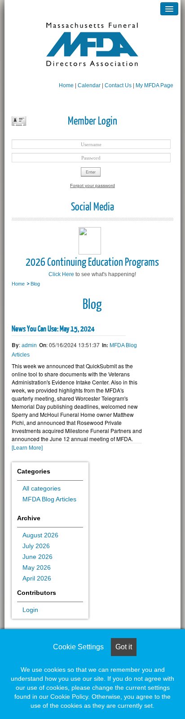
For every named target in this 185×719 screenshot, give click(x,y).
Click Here (61, 274)
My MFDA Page (154, 85)
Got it (123, 647)
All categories (41, 488)
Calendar (89, 85)
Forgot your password (92, 185)
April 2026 (36, 578)
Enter (91, 172)
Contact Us (118, 85)
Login (30, 609)
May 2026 (36, 567)
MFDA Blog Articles (49, 499)
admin (29, 345)
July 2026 (36, 545)
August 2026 (40, 535)
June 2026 (37, 556)
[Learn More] (27, 448)
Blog (35, 283)
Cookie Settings (78, 647)
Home (18, 283)
